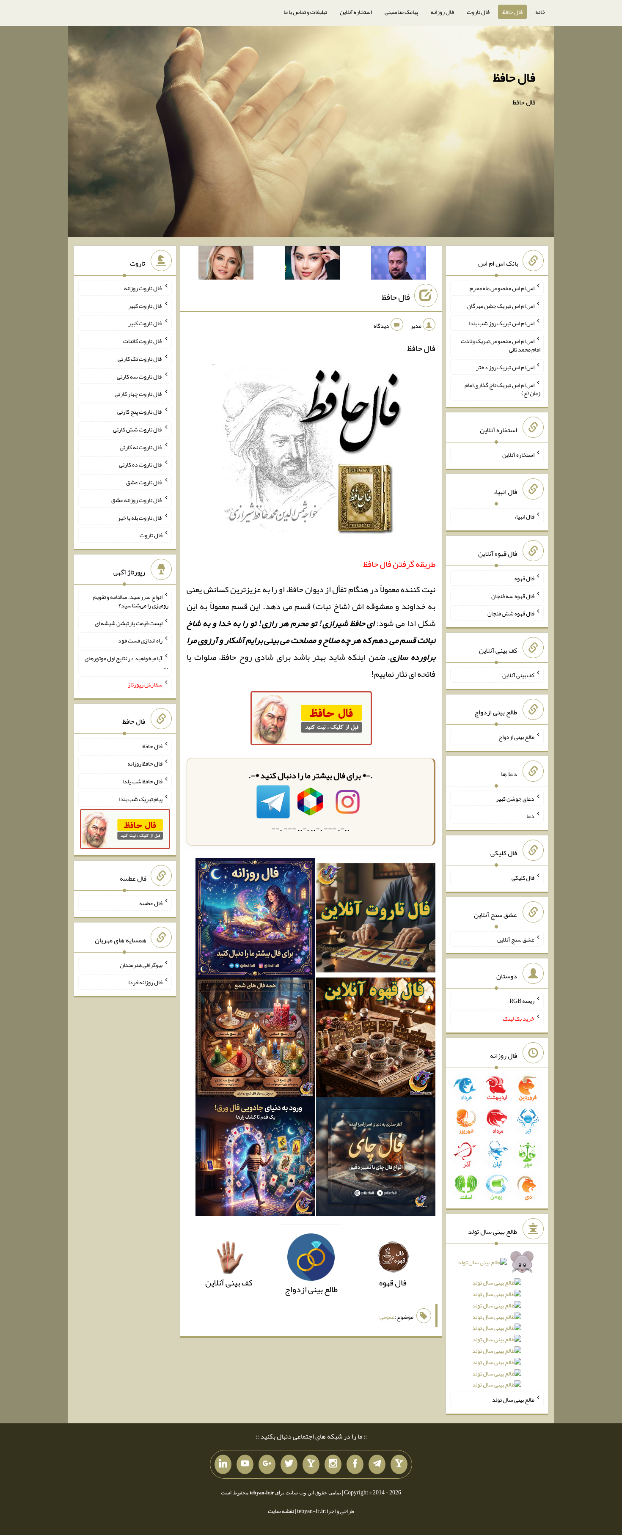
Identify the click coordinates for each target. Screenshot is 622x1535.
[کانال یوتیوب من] (245, 1464)
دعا (530, 816)
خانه (540, 12)
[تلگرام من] (377, 1464)
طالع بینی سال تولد (513, 1400)
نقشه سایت (281, 1511)
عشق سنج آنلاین (515, 939)
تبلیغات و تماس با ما (305, 12)
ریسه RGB (521, 1001)
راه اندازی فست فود (140, 640)
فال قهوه (524, 578)
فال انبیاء (524, 516)
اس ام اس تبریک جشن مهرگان (500, 305)
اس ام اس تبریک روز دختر (505, 367)
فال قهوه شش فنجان (510, 613)
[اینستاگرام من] (333, 1464)
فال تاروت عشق (144, 482)
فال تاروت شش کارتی (137, 429)
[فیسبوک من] (355, 1464)
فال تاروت (478, 12)
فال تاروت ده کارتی (140, 464)
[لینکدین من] (223, 1464)
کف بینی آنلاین (518, 675)
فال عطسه (150, 903)
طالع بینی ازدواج (516, 737)
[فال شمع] (255, 1039)
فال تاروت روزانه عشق (136, 500)
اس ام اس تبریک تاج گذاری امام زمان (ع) (502, 389)
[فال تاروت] (375, 920)
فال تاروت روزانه (143, 288)
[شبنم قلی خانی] (225, 264)
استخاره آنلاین (356, 12)
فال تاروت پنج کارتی (139, 411)
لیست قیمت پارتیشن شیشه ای (128, 623)
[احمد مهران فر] (398, 264)
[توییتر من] (289, 1464)
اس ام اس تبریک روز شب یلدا (501, 323)
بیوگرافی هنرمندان (141, 964)
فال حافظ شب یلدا (142, 781)
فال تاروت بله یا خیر (140, 517)
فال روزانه (442, 12)
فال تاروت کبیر (145, 305)
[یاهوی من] (399, 1464)
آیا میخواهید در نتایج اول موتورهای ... (126, 662)
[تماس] (311, 1464)
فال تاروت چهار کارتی (138, 394)
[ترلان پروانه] (312, 264)
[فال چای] (375, 1159)
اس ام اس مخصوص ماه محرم (502, 288)
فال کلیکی (523, 878)
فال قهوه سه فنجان (512, 595)
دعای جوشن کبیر (515, 798)
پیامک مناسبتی (401, 12)
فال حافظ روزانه (144, 763)
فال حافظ (512, 12)
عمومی (387, 1317)
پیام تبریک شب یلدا (140, 799)
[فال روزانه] (255, 920)
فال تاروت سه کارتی (139, 376)
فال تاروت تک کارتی (140, 359)
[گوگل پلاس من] (267, 1464)
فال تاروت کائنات (142, 341)
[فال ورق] (255, 1159)
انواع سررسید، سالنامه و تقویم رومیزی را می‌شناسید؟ (130, 601)
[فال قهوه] (375, 1039)
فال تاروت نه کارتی (141, 447)
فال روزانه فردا (145, 982)
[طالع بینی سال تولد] (497, 1326)
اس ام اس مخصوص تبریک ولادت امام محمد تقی (500, 345)
